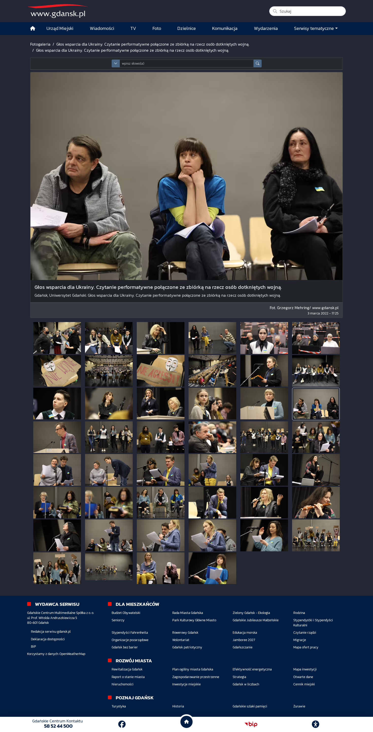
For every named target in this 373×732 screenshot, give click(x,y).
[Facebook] (122, 724)
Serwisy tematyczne (314, 28)
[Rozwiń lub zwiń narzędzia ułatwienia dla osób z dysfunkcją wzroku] (315, 724)
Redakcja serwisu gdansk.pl (51, 631)
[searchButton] (257, 63)
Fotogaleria (40, 44)
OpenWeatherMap (72, 653)
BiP (33, 646)
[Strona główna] (32, 28)
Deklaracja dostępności (48, 639)
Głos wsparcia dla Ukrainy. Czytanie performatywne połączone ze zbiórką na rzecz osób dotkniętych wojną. (152, 44)
